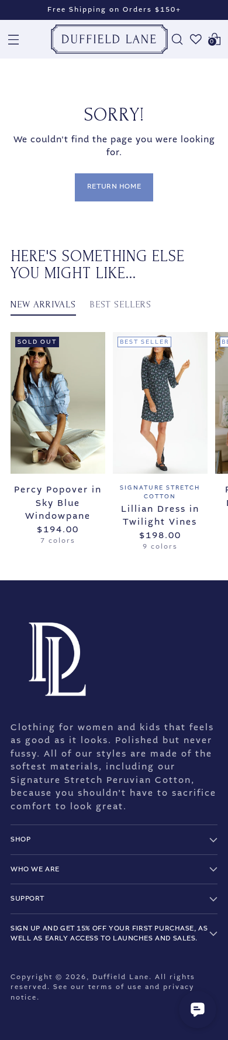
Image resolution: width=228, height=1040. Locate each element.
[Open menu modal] (13, 39)
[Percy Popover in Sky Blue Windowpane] (58, 403)
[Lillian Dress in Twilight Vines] (160, 403)
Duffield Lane (120, 977)
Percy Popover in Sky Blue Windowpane (58, 503)
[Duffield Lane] (109, 39)
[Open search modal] (177, 39)
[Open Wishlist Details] (196, 39)
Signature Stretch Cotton (160, 492)
